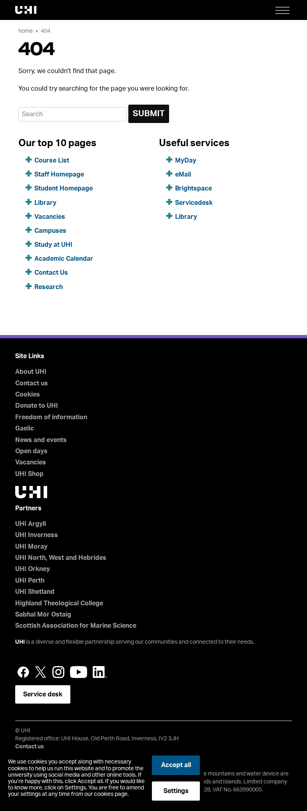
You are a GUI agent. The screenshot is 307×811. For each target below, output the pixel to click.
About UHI (30, 372)
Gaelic (24, 428)
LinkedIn (100, 672)
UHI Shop (29, 474)
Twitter (41, 672)
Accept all (176, 765)
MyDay (185, 160)
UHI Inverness (36, 535)
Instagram (58, 672)
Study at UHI (53, 245)
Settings (176, 791)
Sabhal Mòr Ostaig (43, 614)
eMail (183, 174)
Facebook (23, 672)
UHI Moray (31, 546)
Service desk (42, 694)
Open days (31, 451)
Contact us (31, 383)
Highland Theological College (59, 603)
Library (45, 203)
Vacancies (49, 217)
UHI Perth (29, 580)
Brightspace (193, 188)
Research (48, 287)
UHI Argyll (30, 524)
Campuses (50, 231)
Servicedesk (194, 203)
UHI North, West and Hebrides (60, 558)
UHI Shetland (34, 592)
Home (25, 31)
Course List (51, 160)
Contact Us (51, 273)
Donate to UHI (36, 406)
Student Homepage (63, 188)
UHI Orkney (32, 569)
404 (45, 31)
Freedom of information (51, 417)
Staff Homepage (59, 174)
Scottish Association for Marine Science (75, 626)
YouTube (78, 672)
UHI (20, 642)
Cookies (27, 394)
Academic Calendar (63, 259)
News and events (41, 440)
